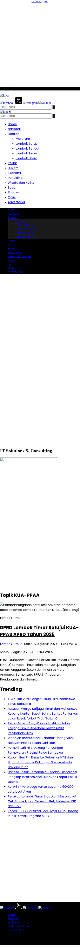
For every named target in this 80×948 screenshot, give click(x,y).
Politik (12, 163)
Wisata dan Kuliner (22, 182)
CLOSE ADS (40, 1)
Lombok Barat (26, 143)
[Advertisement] (40, 44)
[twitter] (18, 103)
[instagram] (30, 103)
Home (12, 124)
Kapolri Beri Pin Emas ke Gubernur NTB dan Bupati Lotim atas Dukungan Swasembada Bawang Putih (40, 762)
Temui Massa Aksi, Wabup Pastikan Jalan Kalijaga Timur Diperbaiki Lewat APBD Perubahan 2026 (39, 728)
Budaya (13, 192)
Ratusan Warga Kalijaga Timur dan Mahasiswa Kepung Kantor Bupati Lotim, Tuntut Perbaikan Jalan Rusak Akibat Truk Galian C (43, 713)
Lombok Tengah (28, 148)
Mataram (23, 138)
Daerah (13, 134)
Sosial (12, 187)
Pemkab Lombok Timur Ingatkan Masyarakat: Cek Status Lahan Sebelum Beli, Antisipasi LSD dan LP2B (42, 801)
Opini (12, 197)
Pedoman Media (18, 926)
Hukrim (13, 168)
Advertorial (16, 202)
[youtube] (44, 103)
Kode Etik (13, 922)
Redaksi (13, 918)
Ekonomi (14, 173)
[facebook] (7, 103)
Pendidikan (16, 177)
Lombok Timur (26, 153)
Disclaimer (14, 930)
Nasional (14, 129)
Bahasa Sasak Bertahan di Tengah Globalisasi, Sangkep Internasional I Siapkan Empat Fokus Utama (42, 777)
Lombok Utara (26, 158)
